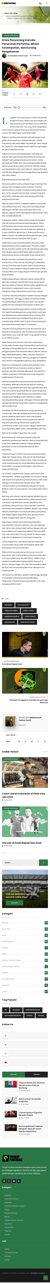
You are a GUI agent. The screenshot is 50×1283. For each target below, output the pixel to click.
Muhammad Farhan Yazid (30, 719)
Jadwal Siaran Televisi (10, 966)
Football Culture (8, 979)
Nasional (5, 985)
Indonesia (8, 605)
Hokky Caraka (30, 616)
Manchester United (33, 1010)
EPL (6, 1010)
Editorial (5, 923)
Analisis (5, 973)
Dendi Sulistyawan (27, 622)
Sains (4, 935)
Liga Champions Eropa (13, 1016)
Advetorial (6, 929)
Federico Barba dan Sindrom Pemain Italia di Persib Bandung (32, 1085)
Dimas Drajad (10, 622)
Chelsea (29, 1016)
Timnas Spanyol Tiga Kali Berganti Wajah (30, 1113)
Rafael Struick (28, 611)
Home (7, 1249)
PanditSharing (7, 941)
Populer (14, 1074)
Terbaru (5, 948)
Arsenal (41, 1016)
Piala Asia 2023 (23, 605)
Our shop (14, 903)
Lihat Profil (11, 735)
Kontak (8, 1256)
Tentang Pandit (11, 1253)
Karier (7, 1260)
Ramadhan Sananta (12, 616)
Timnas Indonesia (11, 13)
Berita (4, 954)
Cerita (4, 991)
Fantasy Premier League (11, 960)
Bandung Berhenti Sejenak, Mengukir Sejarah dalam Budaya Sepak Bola (31, 1129)
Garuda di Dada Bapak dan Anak (22, 842)
